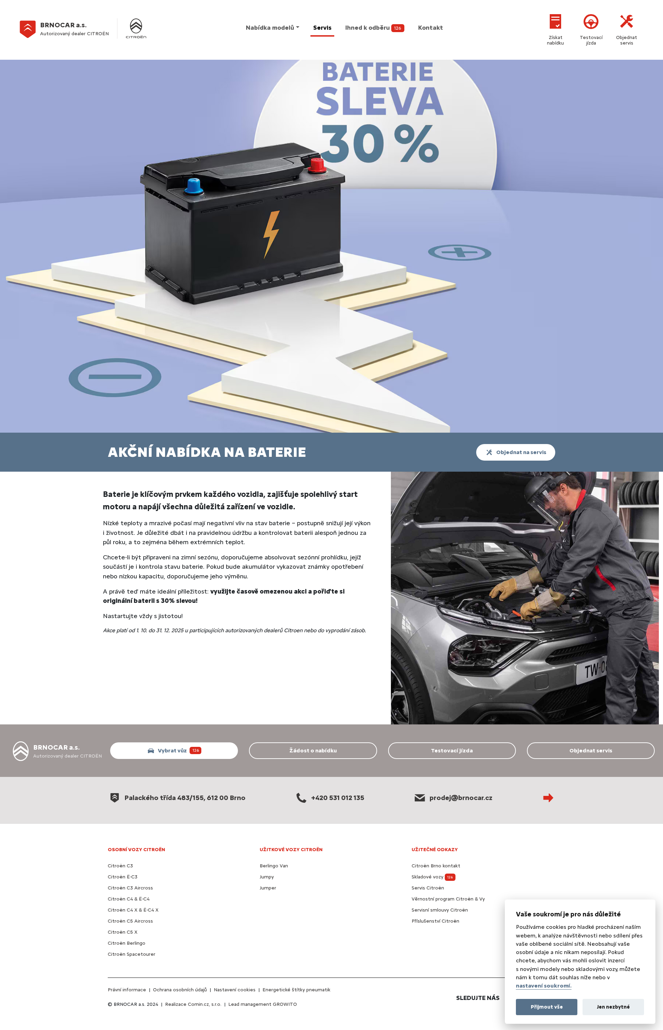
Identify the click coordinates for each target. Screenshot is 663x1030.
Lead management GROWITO (262, 1004)
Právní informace (127, 990)
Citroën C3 (120, 866)
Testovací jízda (591, 40)
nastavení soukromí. (543, 985)
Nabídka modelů (270, 27)
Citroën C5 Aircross (130, 921)
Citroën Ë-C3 (122, 877)
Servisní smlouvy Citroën (440, 910)
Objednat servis (626, 40)
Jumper (268, 888)
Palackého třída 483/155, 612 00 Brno (185, 797)
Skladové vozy (432, 877)
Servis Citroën (428, 888)
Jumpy (267, 877)
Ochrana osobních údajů (180, 990)
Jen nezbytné (613, 1006)
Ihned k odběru (373, 27)
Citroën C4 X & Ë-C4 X (133, 910)
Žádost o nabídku (313, 750)
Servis (322, 27)
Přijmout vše (547, 1006)
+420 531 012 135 (337, 797)
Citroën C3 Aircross (130, 888)
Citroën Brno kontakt (436, 866)
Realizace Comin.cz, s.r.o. (193, 1004)
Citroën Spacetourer (131, 954)
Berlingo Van (274, 866)
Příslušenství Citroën (435, 921)
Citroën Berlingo (126, 943)
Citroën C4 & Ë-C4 (129, 899)
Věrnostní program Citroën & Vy (448, 899)
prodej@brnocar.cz (461, 797)
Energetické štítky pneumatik (296, 990)
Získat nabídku (555, 40)
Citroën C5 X (122, 932)
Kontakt (430, 27)
